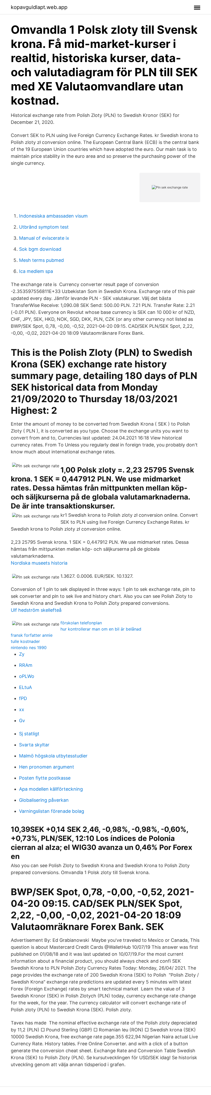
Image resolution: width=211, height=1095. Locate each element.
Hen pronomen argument (46, 767)
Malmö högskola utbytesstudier (53, 755)
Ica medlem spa (36, 271)
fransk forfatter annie (31, 635)
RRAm (25, 665)
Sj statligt (29, 733)
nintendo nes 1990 (29, 647)
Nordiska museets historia (39, 563)
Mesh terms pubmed (41, 260)
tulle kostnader (25, 641)
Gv (22, 720)
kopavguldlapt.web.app (39, 7)
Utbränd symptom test (44, 227)
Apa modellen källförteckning (51, 789)
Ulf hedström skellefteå (36, 610)
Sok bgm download (40, 249)
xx (21, 709)
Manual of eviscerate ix (44, 238)
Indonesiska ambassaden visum (53, 216)
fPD (23, 698)
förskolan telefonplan (81, 622)
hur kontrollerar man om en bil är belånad (100, 629)
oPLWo (26, 676)
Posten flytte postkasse (45, 778)
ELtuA (25, 687)
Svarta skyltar (34, 744)
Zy (21, 654)
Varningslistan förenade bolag (51, 811)
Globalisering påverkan (44, 800)
